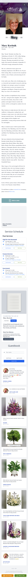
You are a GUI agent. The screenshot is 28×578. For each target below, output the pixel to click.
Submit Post (14, 361)
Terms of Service (18, 572)
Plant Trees (20, 248)
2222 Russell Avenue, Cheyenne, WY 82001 (14, 245)
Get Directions (8, 248)
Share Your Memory (8, 339)
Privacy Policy (10, 572)
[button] (14, 406)
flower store (12, 191)
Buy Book (14, 320)
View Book (6, 320)
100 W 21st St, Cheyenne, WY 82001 (13, 260)
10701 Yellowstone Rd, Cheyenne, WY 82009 (14, 274)
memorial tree (17, 189)
